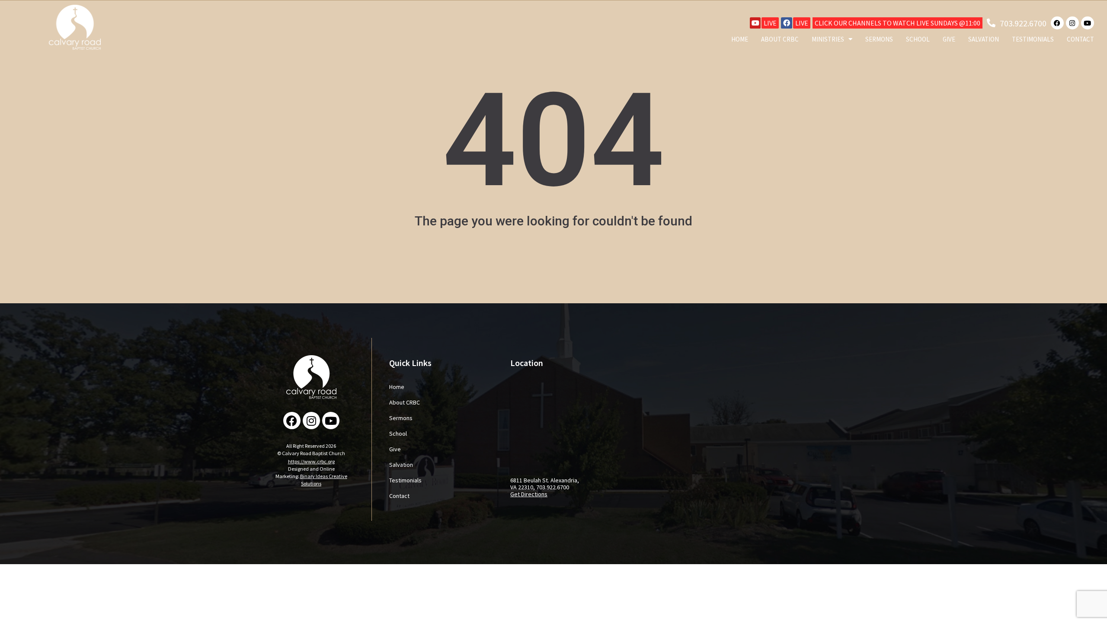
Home (739, 39)
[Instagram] (1072, 22)
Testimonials (1033, 39)
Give (949, 39)
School (918, 39)
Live (770, 23)
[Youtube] (755, 23)
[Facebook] (786, 23)
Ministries (828, 39)
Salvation (983, 39)
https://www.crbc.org (311, 461)
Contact (1080, 39)
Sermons (879, 39)
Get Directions (528, 494)
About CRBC (780, 39)
